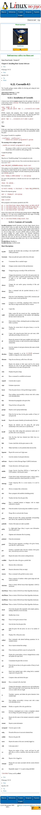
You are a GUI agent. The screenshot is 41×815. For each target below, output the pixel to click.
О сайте (20, 15)
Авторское (28, 12)
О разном (36, 12)
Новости (3, 12)
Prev (4, 66)
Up (4, 78)
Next (4, 72)
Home (4, 80)
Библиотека (12, 12)
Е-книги (20, 12)
